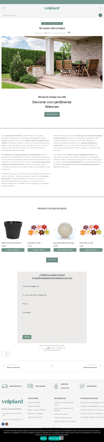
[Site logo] (52, 8)
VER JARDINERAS (52, 114)
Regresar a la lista (52, 366)
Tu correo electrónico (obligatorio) (34, 295)
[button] (13, 250)
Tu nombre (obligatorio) (30, 286)
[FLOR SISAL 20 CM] (91, 229)
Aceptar (43, 438)
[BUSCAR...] (100, 15)
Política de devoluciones (62, 418)
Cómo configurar (54, 438)
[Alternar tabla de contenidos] (6, 354)
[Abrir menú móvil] (100, 8)
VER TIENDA (52, 260)
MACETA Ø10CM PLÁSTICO (11, 243)
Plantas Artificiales (34, 406)
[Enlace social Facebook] (3, 424)
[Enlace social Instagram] (6, 424)
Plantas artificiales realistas (52, 23)
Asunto (25, 304)
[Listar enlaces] (12, 414)
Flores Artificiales (34, 403)
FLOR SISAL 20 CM (86, 243)
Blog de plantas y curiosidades (65, 421)
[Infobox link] (12, 386)
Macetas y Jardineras (35, 414)
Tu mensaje (26, 312)
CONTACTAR (65, 388)
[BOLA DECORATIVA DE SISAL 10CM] (65, 229)
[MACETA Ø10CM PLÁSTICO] (13, 229)
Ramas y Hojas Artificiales (37, 410)
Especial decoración (35, 417)
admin (49, 33)
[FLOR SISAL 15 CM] (39, 229)
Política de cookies (61, 414)
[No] (62, 438)
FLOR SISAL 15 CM (34, 243)
